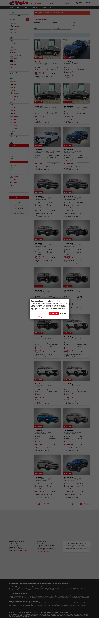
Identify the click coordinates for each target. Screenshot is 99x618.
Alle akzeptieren (54, 313)
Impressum (45, 317)
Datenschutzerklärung (36, 317)
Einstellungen (63, 313)
